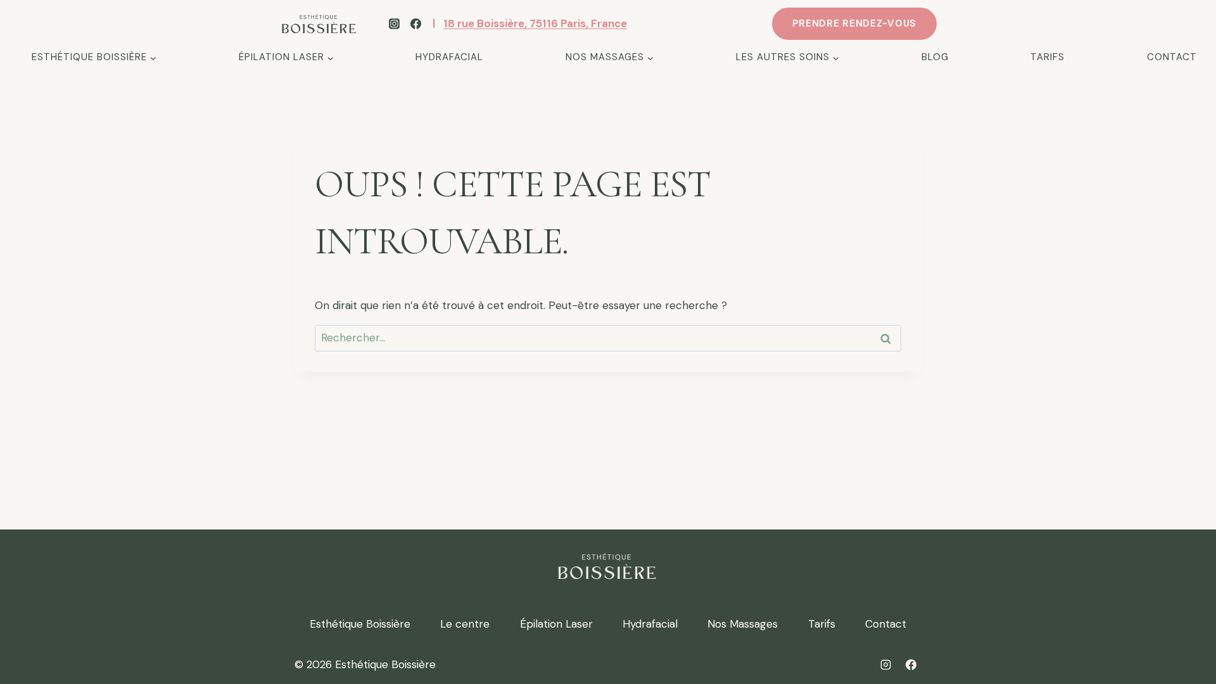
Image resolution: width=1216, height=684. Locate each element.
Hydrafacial (449, 57)
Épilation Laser (556, 624)
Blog (935, 57)
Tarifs (1047, 57)
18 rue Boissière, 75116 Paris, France (535, 23)
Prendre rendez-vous (854, 23)
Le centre (465, 624)
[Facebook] (415, 24)
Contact (1172, 57)
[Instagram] (394, 24)
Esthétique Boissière (360, 624)
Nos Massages (742, 624)
